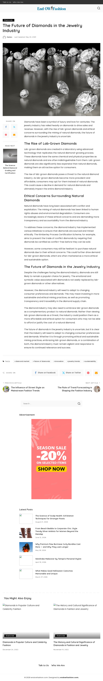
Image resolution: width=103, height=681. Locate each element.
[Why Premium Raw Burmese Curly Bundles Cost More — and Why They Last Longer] (26, 547)
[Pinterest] (6, 135)
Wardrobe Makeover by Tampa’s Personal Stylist (58, 559)
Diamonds (8, 20)
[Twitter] (14, 127)
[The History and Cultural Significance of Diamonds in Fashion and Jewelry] (77, 621)
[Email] (14, 135)
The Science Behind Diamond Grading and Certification (10, 169)
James (9, 37)
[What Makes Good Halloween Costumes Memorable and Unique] (26, 574)
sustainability (90, 361)
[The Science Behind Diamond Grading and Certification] (10, 156)
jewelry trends (74, 361)
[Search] (98, 8)
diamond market (22, 361)
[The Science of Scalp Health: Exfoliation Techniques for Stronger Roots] (26, 519)
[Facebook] (6, 127)
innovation (59, 361)
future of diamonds (42, 361)
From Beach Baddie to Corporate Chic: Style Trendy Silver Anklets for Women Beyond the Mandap (56, 531)
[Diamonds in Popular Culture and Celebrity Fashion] (26, 621)
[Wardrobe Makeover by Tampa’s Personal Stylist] (26, 560)
